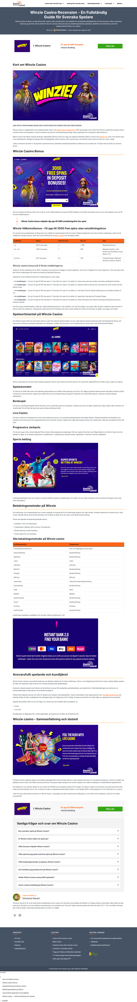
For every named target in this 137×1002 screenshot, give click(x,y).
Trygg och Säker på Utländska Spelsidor (67, 952)
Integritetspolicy (20, 949)
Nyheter (119, 3)
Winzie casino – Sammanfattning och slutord (19, 996)
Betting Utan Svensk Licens (76, 3)
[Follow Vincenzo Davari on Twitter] (15, 915)
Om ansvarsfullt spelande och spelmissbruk (106, 938)
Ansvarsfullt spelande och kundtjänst (16, 993)
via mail (22, 908)
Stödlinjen (94, 942)
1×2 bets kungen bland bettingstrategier (67, 955)
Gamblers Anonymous (110, 695)
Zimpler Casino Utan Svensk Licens (65, 945)
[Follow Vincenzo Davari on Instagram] (20, 915)
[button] (0, 977)
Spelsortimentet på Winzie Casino (14, 986)
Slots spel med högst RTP (62, 959)
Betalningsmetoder (94, 3)
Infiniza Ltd (103, 137)
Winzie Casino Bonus (10, 983)
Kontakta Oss (19, 942)
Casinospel (108, 3)
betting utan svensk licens (66, 130)
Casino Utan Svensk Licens (53, 3)
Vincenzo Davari (61, 30)
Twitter (56, 908)
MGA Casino (57, 942)
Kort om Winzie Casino (11, 979)
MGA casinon (59, 236)
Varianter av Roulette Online (62, 949)
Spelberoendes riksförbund (100, 945)
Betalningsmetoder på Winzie (13, 989)
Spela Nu (110, 46)
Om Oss (17, 938)
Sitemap (17, 945)
